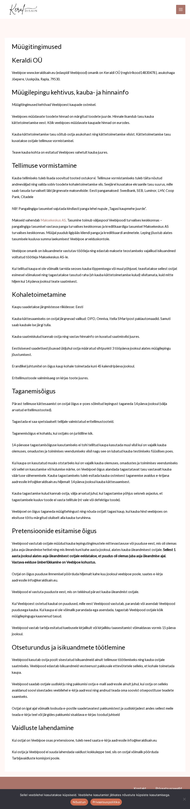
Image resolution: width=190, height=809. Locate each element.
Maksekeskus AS (53, 220)
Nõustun (79, 802)
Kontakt (140, 788)
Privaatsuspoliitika (106, 802)
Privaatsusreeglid (168, 788)
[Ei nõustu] (184, 799)
